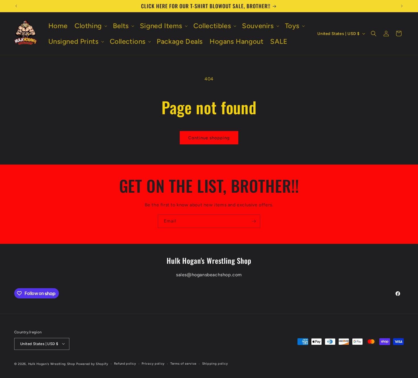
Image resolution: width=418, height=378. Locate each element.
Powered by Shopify (92, 363)
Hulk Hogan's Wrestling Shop (51, 363)
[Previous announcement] (16, 6)
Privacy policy (153, 363)
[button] (90, 26)
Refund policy (125, 363)
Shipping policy (215, 363)
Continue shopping (209, 137)
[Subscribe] (253, 221)
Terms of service (183, 363)
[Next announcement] (402, 6)
